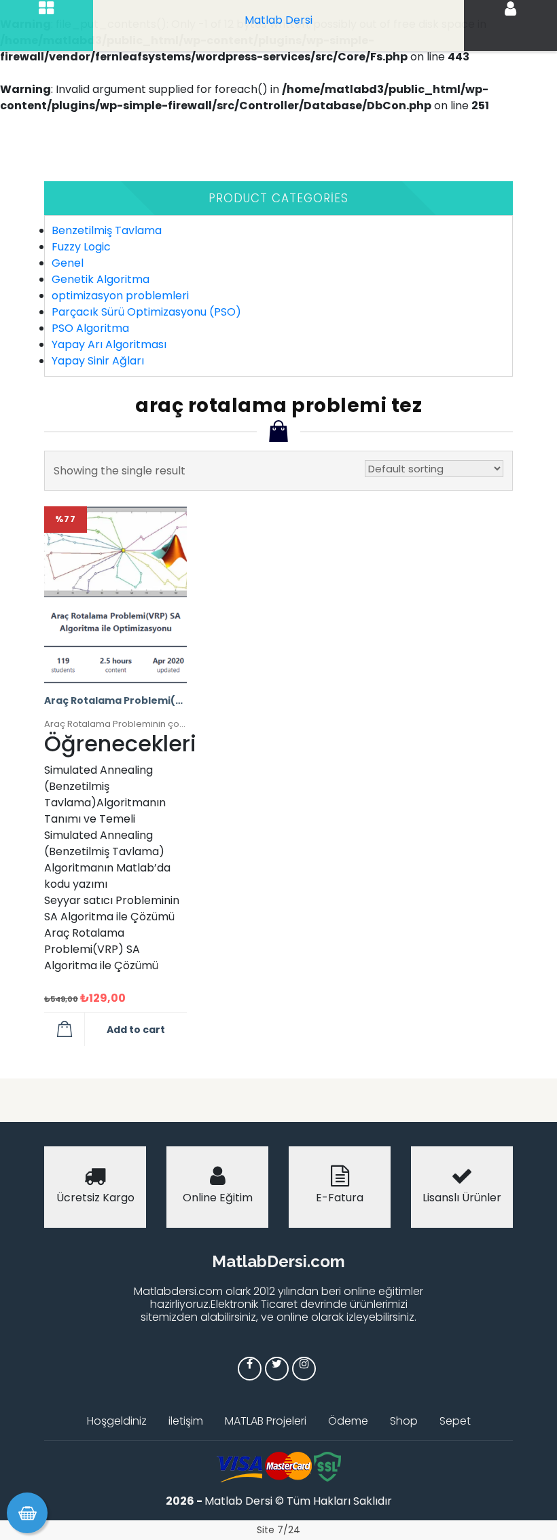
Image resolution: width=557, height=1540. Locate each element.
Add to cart (136, 1029)
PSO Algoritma (90, 328)
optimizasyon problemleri (120, 295)
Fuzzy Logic (81, 247)
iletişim (185, 1421)
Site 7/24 (278, 1530)
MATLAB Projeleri (265, 1421)
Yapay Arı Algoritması (109, 344)
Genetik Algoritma (100, 279)
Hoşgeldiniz (117, 1421)
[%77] (115, 594)
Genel (68, 263)
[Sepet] (27, 1512)
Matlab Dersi (278, 20)
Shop (404, 1421)
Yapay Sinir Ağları (98, 361)
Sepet (455, 1421)
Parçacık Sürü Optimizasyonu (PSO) (146, 312)
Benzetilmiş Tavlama (107, 230)
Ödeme (348, 1421)
